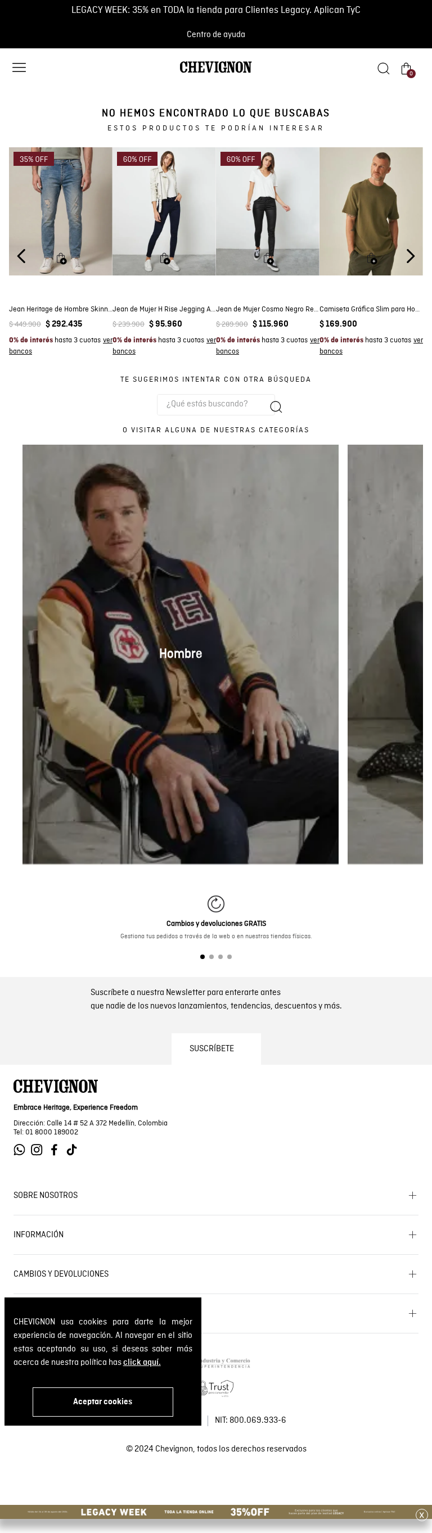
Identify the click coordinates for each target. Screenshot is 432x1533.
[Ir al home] (216, 72)
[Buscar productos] (276, 407)
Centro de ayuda (216, 34)
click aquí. (142, 1362)
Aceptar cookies (102, 1402)
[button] (19, 68)
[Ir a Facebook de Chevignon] (57, 1150)
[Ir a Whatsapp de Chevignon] (22, 1150)
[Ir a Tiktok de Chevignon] (74, 1150)
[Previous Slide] (21, 256)
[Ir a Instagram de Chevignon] (39, 1150)
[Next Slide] (410, 256)
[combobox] (216, 404)
